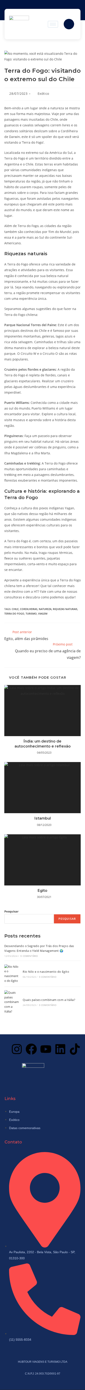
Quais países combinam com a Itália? (49, 1000)
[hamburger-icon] (53, 24)
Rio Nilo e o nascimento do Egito (46, 972)
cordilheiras (28, 609)
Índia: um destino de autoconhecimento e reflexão (43, 743)
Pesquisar (11, 911)
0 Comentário (29, 956)
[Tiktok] (74, 1049)
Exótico (43, 93)
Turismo (31, 613)
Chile (15, 609)
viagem (42, 613)
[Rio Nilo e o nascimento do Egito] (12, 973)
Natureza (45, 609)
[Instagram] (16, 1049)
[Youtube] (45, 1049)
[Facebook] (31, 1049)
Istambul (42, 818)
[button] (69, 24)
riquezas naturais (65, 609)
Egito (42, 890)
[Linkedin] (60, 1049)
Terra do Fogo (14, 613)
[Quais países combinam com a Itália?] (12, 1002)
